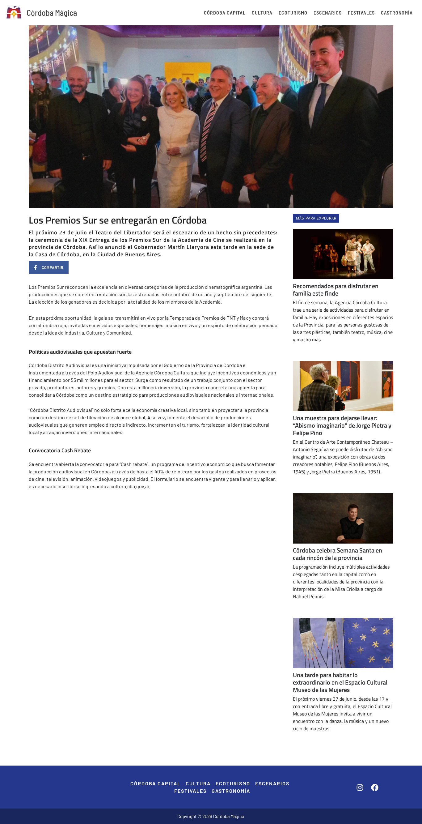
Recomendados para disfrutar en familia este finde (335, 289)
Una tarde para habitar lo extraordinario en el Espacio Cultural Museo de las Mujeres (340, 682)
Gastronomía (397, 12)
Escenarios (328, 12)
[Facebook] (374, 787)
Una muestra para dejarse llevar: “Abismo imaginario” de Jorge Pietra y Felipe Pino (342, 425)
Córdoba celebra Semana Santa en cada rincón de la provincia (337, 553)
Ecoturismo (293, 12)
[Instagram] (360, 787)
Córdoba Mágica (52, 12)
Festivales (361, 12)
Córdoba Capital (225, 12)
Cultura (262, 12)
